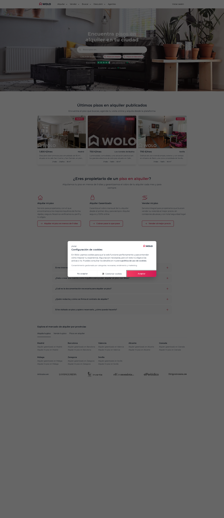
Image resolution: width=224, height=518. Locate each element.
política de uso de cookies (134, 261)
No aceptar (82, 274)
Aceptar (141, 274)
